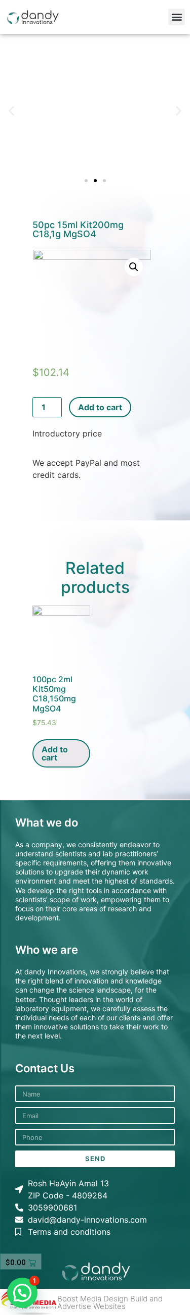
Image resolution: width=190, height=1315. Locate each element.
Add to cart (100, 407)
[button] (176, 17)
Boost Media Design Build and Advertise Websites (110, 1302)
